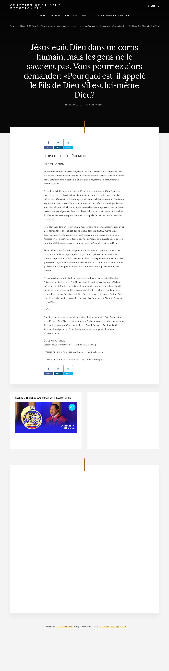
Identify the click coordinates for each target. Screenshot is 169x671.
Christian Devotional (65, 627)
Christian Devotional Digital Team (112, 627)
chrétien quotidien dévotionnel (35, 7)
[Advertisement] (123, 422)
